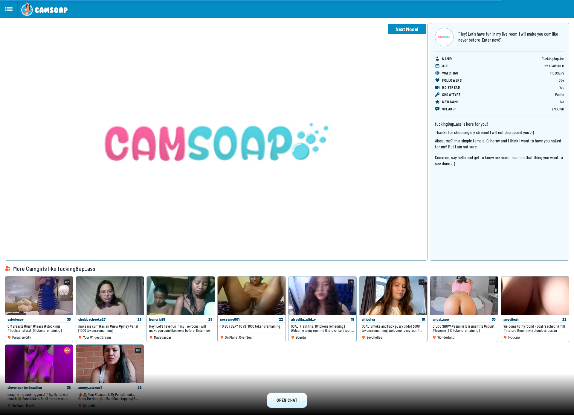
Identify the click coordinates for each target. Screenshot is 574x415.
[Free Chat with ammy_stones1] (110, 364)
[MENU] (9, 9)
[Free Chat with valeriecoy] (39, 295)
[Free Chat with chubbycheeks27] (110, 295)
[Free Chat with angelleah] (535, 295)
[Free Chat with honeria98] (181, 295)
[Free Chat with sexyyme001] (252, 295)
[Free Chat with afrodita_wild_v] (322, 295)
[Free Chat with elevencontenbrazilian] (39, 364)
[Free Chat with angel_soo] (464, 295)
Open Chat (287, 400)
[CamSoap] (44, 9)
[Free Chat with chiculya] (393, 295)
